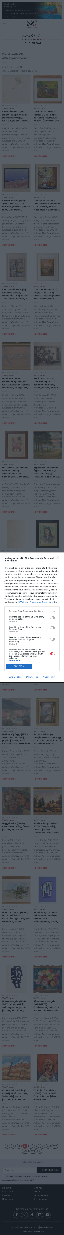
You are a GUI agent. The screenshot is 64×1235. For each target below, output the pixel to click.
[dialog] (32, 617)
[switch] (52, 617)
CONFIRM (19, 666)
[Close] (58, 558)
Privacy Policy (48, 677)
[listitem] (32, 611)
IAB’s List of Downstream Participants (35, 602)
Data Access (32, 677)
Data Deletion (15, 677)
